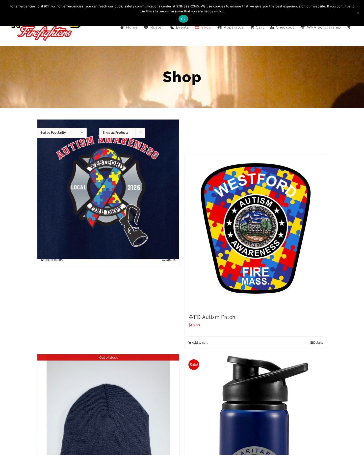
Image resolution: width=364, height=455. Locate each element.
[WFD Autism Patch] (256, 231)
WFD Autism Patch (211, 317)
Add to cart (200, 342)
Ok (183, 19)
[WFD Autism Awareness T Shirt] (108, 189)
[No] (357, 13)
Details (318, 342)
